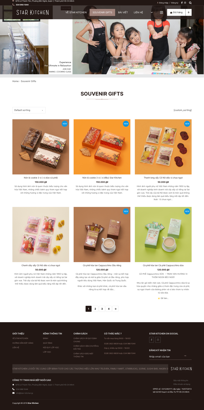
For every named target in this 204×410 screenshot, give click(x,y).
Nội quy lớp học (51, 347)
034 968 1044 (129, 343)
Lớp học (47, 352)
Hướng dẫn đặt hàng (22, 343)
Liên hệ (138, 12)
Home (15, 81)
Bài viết (123, 12)
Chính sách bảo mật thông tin (83, 355)
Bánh (45, 338)
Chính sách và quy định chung (85, 339)
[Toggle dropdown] (161, 12)
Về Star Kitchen (76, 12)
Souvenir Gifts (102, 12)
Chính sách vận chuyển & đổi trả (86, 347)
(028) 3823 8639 (111, 343)
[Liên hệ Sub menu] (152, 12)
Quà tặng (47, 343)
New (65, 124)
